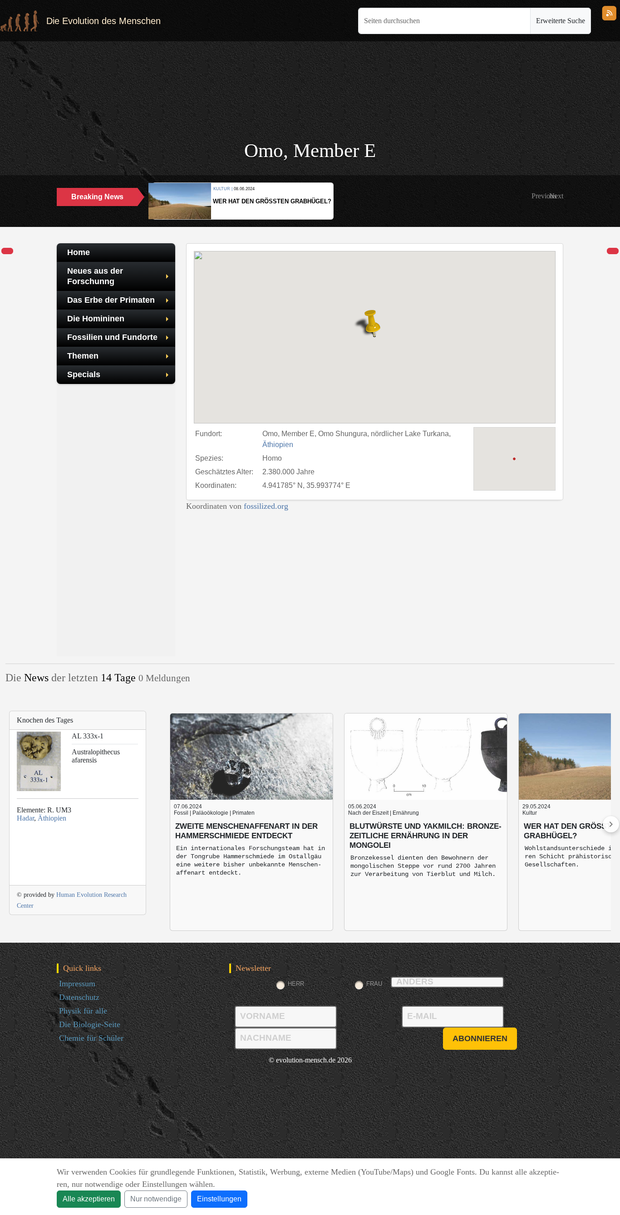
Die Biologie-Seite (89, 1024)
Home (78, 252)
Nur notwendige (156, 1199)
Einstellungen (219, 1199)
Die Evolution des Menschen (103, 21)
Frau (374, 983)
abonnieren (480, 1038)
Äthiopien (277, 444)
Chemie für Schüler (91, 1038)
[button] (544, 196)
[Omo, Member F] (613, 251)
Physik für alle (83, 1010)
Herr (296, 983)
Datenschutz (79, 997)
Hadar (25, 818)
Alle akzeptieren (89, 1199)
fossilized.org (266, 506)
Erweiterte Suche (560, 21)
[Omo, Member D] (7, 251)
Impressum (77, 983)
